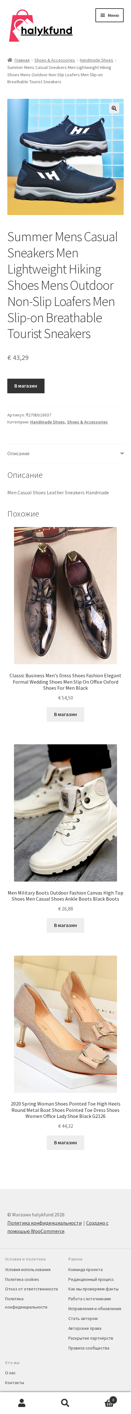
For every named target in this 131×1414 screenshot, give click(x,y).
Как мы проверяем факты (93, 1289)
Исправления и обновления (94, 1308)
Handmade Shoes (96, 60)
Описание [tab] (18, 453)
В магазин (25, 385)
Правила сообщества (88, 1348)
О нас (10, 1373)
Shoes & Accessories (54, 60)
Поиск (65, 1403)
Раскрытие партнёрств (90, 1338)
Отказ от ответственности (31, 1289)
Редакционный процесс (91, 1279)
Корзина (100, 1397)
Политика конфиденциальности (44, 1223)
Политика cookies (22, 1279)
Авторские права (84, 1328)
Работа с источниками (89, 1299)
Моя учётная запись (22, 1403)
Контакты (14, 1382)
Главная (22, 60)
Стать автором (83, 1318)
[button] (114, 108)
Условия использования (28, 1269)
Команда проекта (85, 1269)
